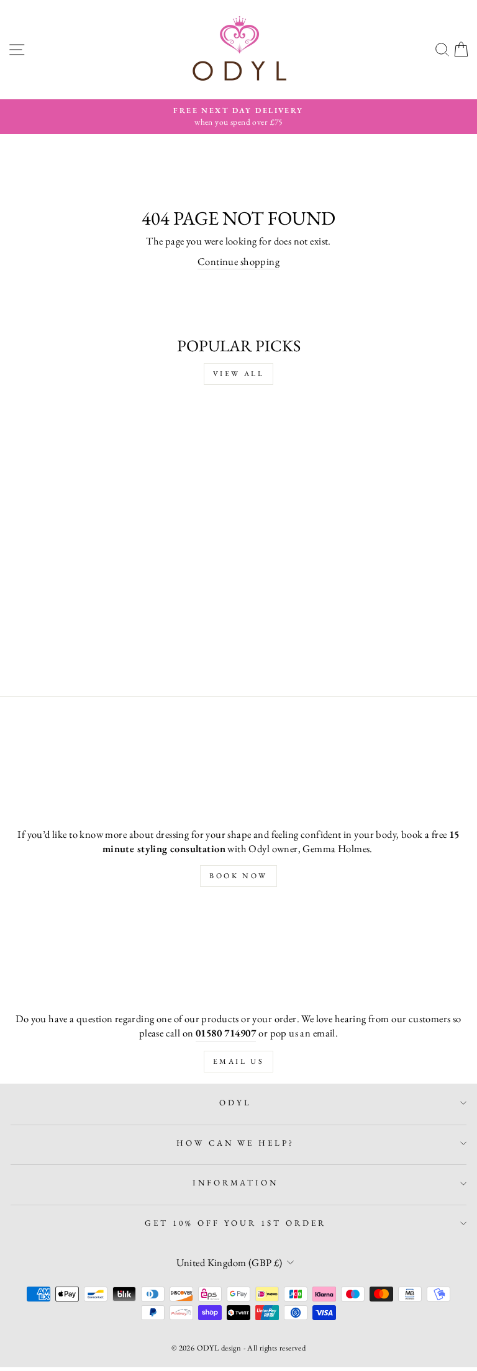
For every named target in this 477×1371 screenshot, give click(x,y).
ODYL (235, 1102)
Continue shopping (238, 261)
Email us (239, 1061)
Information (236, 1182)
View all (239, 374)
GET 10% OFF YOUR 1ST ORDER (235, 1223)
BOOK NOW (238, 876)
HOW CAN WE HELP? (235, 1143)
